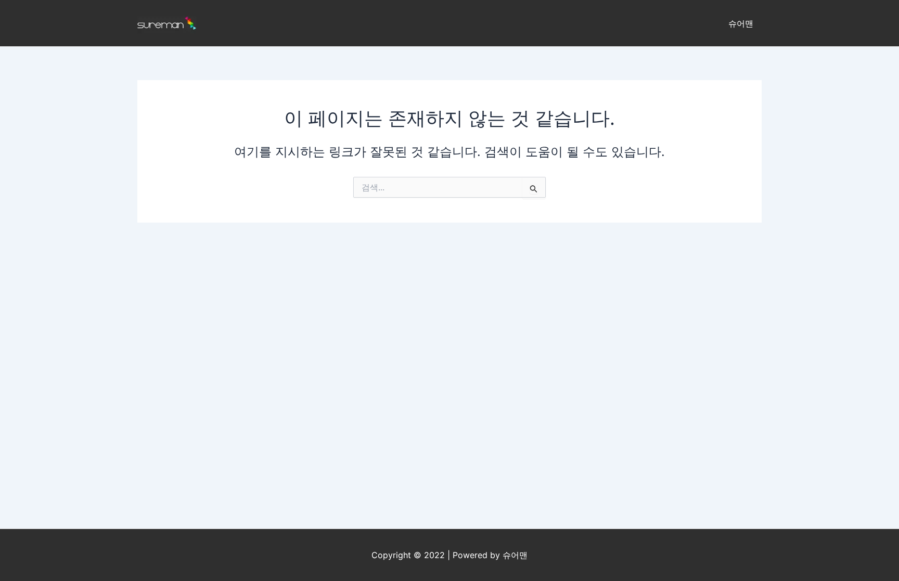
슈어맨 (740, 23)
